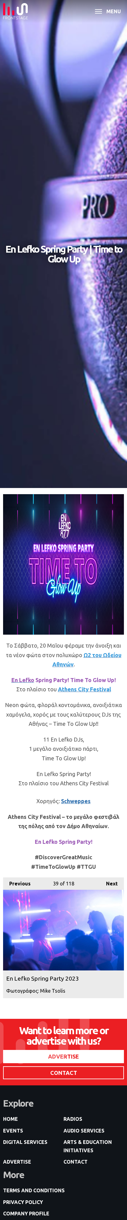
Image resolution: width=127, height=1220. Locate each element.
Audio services (83, 1130)
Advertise (17, 1162)
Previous (17, 883)
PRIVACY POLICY (23, 1202)
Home (10, 1119)
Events (13, 1130)
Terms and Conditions (34, 1190)
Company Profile (26, 1213)
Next (109, 883)
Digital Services (25, 1142)
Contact (75, 1162)
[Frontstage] (15, 11)
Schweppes (76, 801)
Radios (72, 1119)
